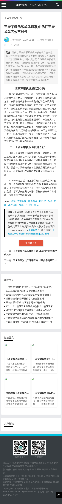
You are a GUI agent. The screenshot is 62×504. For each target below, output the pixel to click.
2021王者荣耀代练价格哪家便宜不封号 (25, 290)
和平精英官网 (45, 482)
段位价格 (7, 469)
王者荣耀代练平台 (11, 476)
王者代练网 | (31, 4)
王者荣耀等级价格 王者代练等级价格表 (25, 302)
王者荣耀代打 (31, 466)
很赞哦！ (30, 243)
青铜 (15, 469)
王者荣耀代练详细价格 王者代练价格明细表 (27, 314)
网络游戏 (32, 201)
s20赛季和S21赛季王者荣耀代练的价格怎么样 (29, 310)
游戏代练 (7, 482)
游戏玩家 (21, 201)
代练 (13, 201)
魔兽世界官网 (32, 482)
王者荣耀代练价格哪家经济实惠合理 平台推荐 (28, 294)
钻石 (34, 469)
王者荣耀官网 (19, 482)
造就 (50, 201)
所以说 (42, 201)
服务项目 (12, 204)
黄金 (25, 469)
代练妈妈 (32, 476)
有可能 (28, 204)
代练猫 (40, 476)
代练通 (24, 476)
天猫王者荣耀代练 (20, 479)
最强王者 (46, 469)
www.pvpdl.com (10, 491)
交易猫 (47, 476)
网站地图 (7, 463)
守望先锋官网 (16, 485)
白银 (20, 469)
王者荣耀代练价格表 (39, 463)
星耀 (39, 469)
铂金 (29, 469)
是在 (36, 204)
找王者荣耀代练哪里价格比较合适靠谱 (25, 298)
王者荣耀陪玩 (18, 466)
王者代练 (32, 230)
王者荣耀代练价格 (20, 463)
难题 (21, 204)
